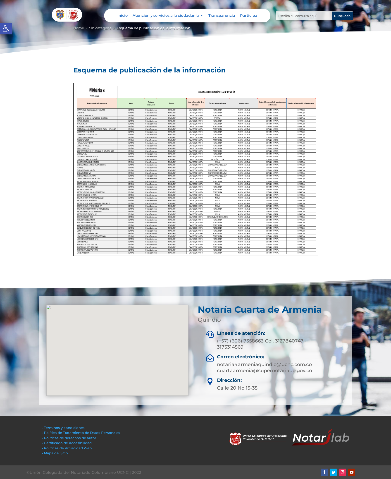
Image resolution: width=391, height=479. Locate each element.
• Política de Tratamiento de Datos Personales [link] (81, 433)
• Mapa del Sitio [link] (55, 453)
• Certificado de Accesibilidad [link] (67, 443)
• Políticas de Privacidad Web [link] (67, 448)
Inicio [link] (122, 16)
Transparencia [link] (221, 16)
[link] (6, 28)
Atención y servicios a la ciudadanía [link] (166, 16)
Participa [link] (248, 16)
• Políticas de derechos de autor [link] (69, 438)
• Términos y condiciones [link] (63, 428)
